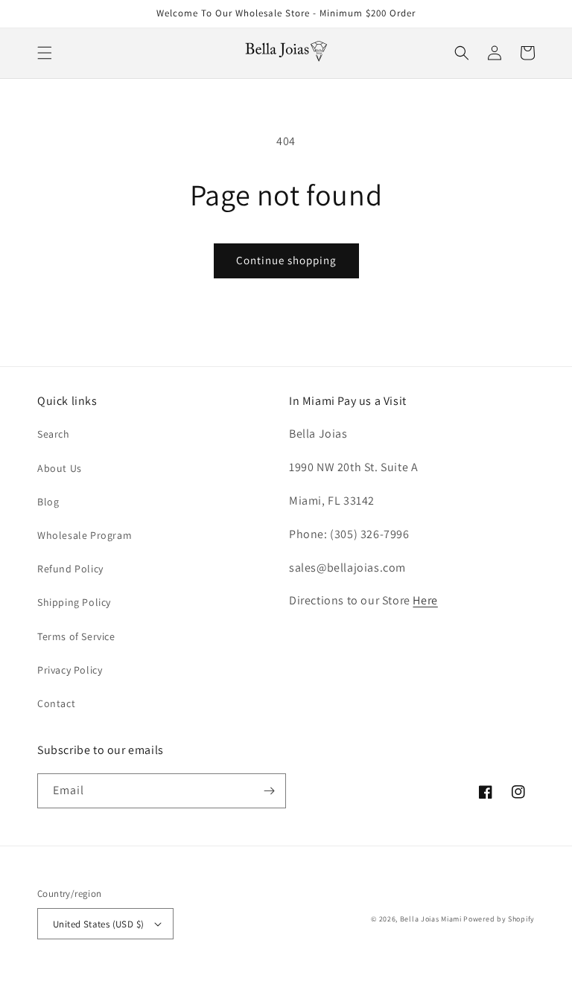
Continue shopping (286, 260)
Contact (56, 703)
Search (53, 434)
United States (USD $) (98, 924)
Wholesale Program (84, 535)
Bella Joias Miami (431, 919)
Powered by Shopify (499, 919)
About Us (59, 468)
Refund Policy (70, 568)
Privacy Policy (69, 670)
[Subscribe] (268, 790)
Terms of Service (76, 636)
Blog (48, 501)
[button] (44, 52)
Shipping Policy (74, 602)
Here (425, 600)
